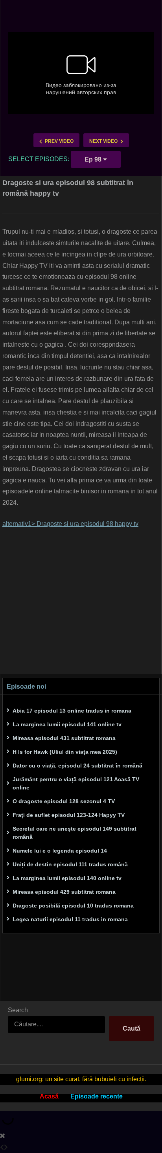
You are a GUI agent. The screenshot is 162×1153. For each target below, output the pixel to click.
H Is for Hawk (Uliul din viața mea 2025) (65, 752)
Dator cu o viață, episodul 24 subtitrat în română (77, 765)
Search (18, 1010)
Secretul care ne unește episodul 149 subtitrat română (74, 833)
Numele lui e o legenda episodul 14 (60, 850)
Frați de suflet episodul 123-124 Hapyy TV (69, 815)
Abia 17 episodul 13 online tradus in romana (72, 710)
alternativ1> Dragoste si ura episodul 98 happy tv (70, 523)
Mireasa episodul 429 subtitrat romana (64, 892)
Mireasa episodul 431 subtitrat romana (64, 738)
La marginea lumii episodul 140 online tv (67, 878)
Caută (131, 1028)
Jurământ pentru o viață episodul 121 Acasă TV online (76, 783)
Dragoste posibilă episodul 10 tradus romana (73, 905)
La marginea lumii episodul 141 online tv (67, 724)
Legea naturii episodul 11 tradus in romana (70, 919)
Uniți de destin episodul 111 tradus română (70, 864)
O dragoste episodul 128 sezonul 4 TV (64, 801)
